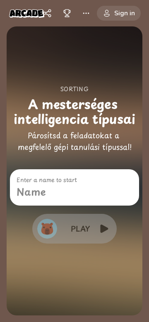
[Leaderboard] (67, 13)
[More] (86, 13)
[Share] (47, 13)
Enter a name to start (47, 180)
